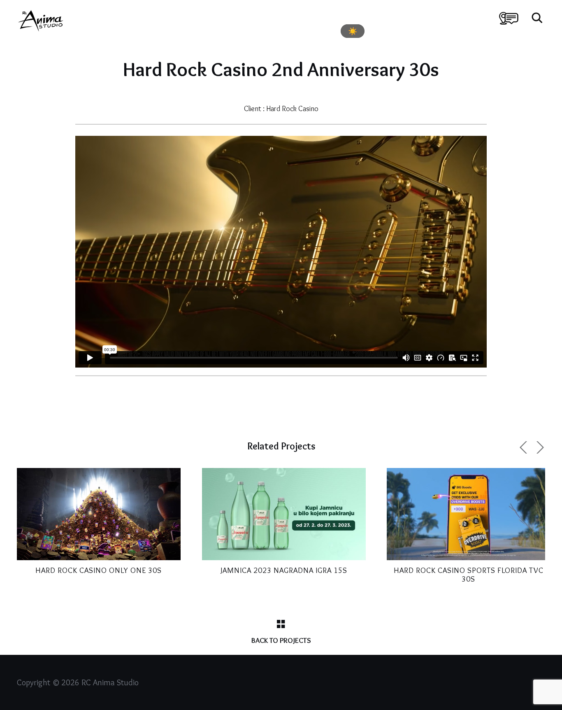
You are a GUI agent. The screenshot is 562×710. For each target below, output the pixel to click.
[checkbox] (353, 31)
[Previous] (524, 447)
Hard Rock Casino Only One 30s (98, 570)
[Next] (539, 447)
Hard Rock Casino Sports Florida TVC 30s (468, 575)
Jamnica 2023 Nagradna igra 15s (284, 570)
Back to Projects (281, 640)
